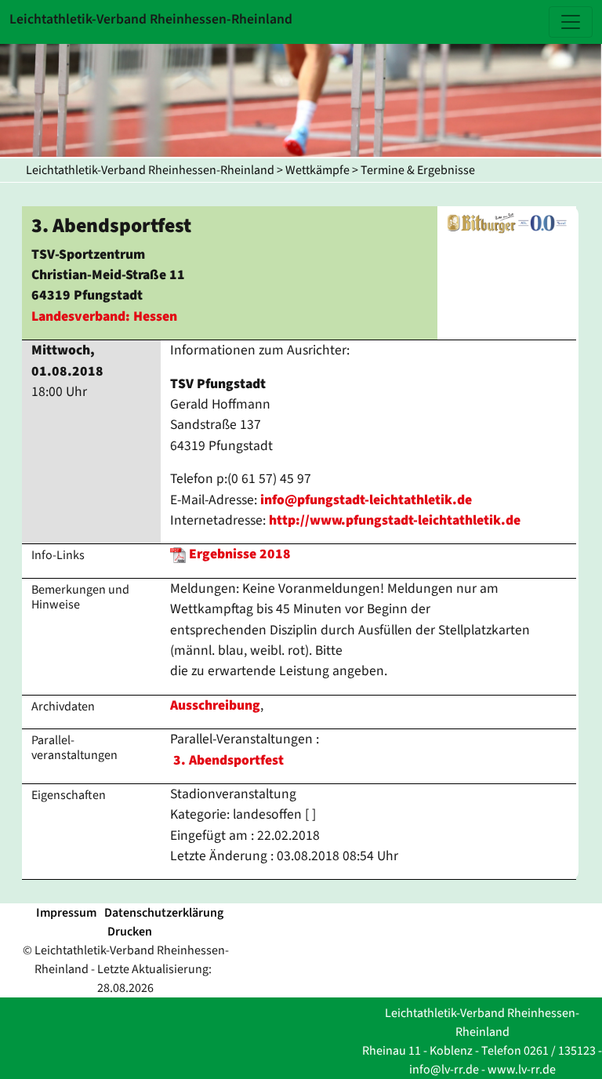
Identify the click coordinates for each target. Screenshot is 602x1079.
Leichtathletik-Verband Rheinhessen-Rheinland (150, 170)
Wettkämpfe (317, 170)
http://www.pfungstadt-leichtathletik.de (394, 520)
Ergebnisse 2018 (240, 554)
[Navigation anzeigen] (571, 22)
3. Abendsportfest (228, 760)
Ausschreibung (215, 705)
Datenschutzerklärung (163, 912)
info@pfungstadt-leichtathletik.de (366, 500)
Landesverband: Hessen (104, 316)
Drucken (129, 931)
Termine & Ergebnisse (418, 170)
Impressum (66, 912)
